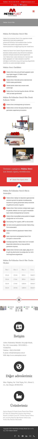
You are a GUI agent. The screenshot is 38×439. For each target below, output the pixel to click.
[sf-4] (27, 308)
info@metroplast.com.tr (28, 2)
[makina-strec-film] (19, 115)
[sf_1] (3, 308)
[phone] (34, 436)
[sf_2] (11, 308)
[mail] (30, 436)
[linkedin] (26, 436)
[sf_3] (19, 308)
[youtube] (22, 436)
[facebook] (15, 436)
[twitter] (19, 436)
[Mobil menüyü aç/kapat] (34, 11)
